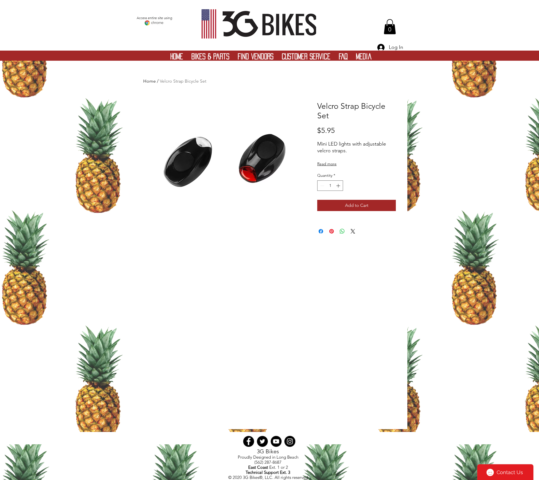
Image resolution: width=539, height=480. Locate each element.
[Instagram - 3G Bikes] (289, 441)
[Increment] (338, 186)
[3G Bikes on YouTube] (276, 441)
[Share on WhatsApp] (342, 231)
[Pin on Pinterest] (331, 231)
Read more (327, 163)
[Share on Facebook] (321, 231)
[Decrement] (321, 186)
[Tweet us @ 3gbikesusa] (262, 441)
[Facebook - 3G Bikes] (248, 441)
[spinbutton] (330, 186)
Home (149, 81)
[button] (389, 26)
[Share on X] (353, 231)
